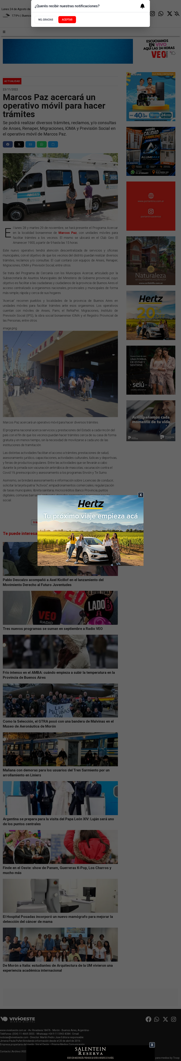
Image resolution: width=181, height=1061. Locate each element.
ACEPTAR (67, 19)
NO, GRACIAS (45, 19)
